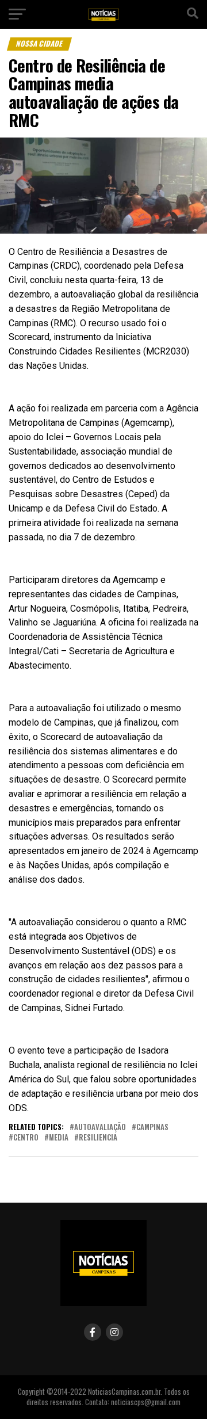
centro (26, 1138)
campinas (152, 1127)
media (58, 1138)
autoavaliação (100, 1127)
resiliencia (98, 1138)
